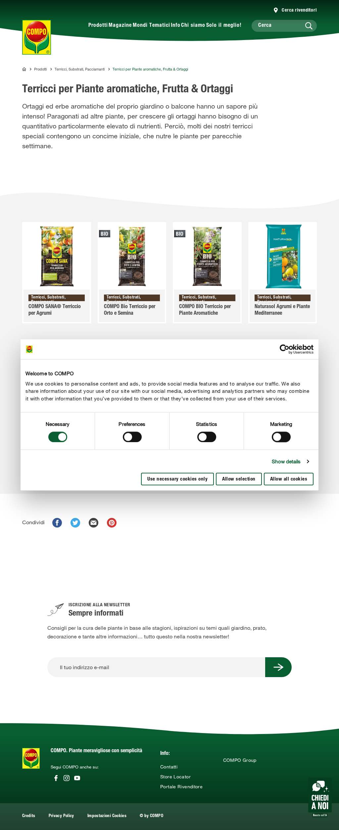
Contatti (168, 767)
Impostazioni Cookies (106, 816)
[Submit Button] (278, 667)
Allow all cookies (289, 479)
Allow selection (239, 479)
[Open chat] (320, 797)
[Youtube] (77, 778)
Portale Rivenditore (181, 787)
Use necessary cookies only (177, 479)
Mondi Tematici (151, 25)
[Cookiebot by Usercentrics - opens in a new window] (285, 349)
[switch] (132, 437)
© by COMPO (151, 816)
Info (175, 25)
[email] (93, 522)
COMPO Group (240, 760)
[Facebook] (56, 778)
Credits (28, 816)
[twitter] (75, 522)
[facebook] (57, 522)
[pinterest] (111, 522)
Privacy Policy (61, 816)
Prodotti (98, 25)
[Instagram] (66, 778)
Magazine (120, 25)
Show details (286, 461)
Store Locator (175, 777)
